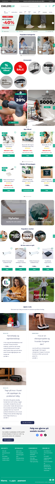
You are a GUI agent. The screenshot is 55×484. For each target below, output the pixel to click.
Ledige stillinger (47, 468)
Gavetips (50, 12)
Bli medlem (5, 456)
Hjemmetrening (35, 333)
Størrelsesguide (20, 454)
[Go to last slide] (1, 45)
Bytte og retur (33, 451)
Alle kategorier (6, 12)
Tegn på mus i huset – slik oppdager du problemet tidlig (13, 393)
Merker (35, 12)
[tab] (23, 55)
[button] (2, 23)
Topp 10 (39, 12)
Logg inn (51, 1)
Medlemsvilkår (5, 458)
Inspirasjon (45, 12)
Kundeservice (5, 1)
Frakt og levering (15, 1)
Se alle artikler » (27, 422)
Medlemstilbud (14, 12)
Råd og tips (5, 333)
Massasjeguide (19, 452)
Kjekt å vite (19, 451)
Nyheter (20, 12)
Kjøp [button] (9, 155)
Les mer (6, 356)
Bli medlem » (8, 440)
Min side (4, 451)
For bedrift (46, 456)
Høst (25, 11)
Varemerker (46, 470)
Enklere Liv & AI (20, 460)
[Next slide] (54, 45)
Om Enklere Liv (47, 451)
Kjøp (7, 269)
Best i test (30, 12)
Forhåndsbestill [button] (27, 190)
